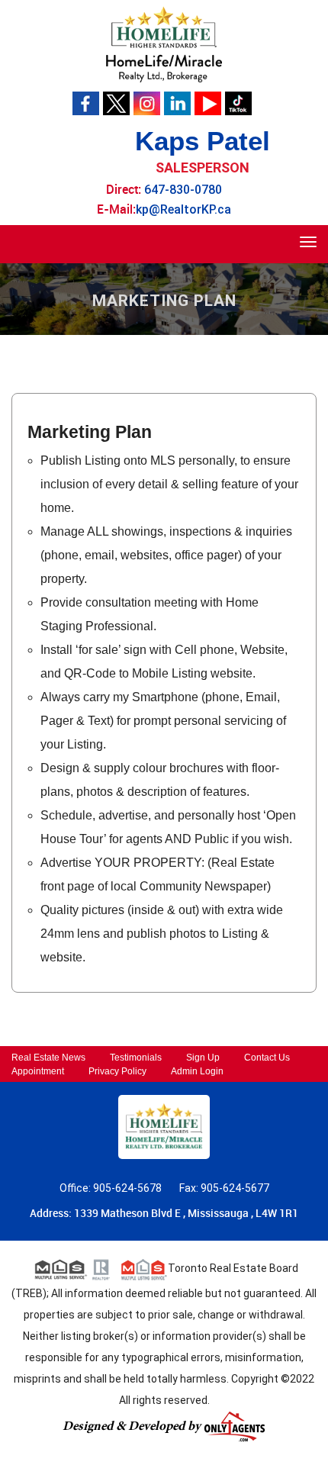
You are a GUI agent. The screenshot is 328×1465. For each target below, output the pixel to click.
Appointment (37, 1071)
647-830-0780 (183, 189)
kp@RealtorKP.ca (183, 209)
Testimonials (136, 1057)
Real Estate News (48, 1057)
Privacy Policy (117, 1071)
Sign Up (203, 1057)
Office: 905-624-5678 (111, 1188)
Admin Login (197, 1071)
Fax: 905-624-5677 (224, 1188)
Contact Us (267, 1057)
